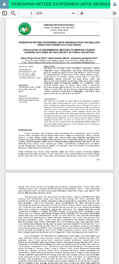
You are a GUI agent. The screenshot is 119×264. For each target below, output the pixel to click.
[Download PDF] (114, 4)
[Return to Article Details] (4, 4)
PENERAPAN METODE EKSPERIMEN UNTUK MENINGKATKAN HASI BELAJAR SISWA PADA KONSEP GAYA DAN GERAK (65, 4)
